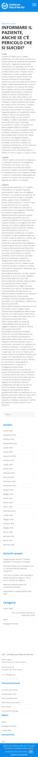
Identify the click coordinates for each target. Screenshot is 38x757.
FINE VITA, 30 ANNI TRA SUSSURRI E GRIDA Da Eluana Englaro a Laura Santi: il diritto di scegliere (18, 577)
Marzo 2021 (8, 507)
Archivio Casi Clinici (10, 690)
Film (3, 741)
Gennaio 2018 (8, 536)
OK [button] (31, 751)
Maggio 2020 (8, 519)
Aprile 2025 (8, 452)
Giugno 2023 (8, 490)
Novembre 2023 (9, 486)
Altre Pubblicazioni (9, 698)
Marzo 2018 (8, 532)
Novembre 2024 (9, 456)
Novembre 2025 (9, 435)
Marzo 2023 (8, 503)
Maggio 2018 (8, 528)
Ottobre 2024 (8, 460)
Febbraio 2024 (9, 473)
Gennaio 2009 (8, 545)
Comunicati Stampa (10, 711)
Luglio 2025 (8, 448)
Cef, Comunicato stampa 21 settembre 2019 (23, 614)
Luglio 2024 (8, 465)
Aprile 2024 (8, 469)
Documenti (6, 707)
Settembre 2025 (10, 443)
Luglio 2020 (8, 515)
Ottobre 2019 (8, 524)
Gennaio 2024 (8, 477)
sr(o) (17, 679)
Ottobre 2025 (8, 439)
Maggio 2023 (8, 494)
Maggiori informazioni (19, 755)
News (5, 619)
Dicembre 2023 (9, 481)
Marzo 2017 (8, 540)
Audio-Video (8, 609)
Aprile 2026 (8, 431)
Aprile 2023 (8, 498)
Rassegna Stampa (10, 624)
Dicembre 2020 (9, 511)
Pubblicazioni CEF (9, 694)
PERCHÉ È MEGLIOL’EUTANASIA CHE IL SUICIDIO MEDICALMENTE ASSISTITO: (18, 568)
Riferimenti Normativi (11, 703)
